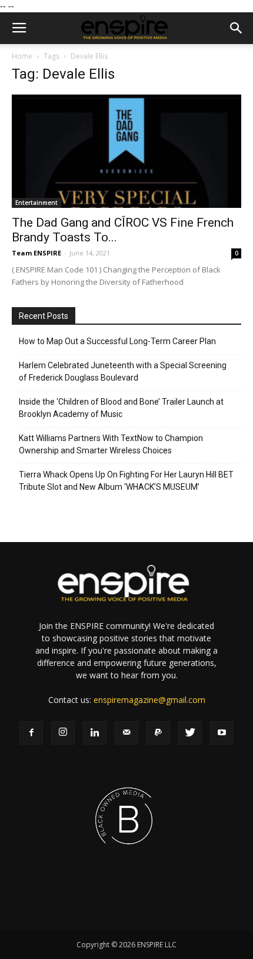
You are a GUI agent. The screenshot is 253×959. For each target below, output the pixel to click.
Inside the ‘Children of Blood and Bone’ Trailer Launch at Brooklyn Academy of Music (121, 408)
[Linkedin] (94, 733)
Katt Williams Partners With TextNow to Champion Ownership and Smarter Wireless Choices (111, 444)
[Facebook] (31, 733)
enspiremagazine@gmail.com (149, 699)
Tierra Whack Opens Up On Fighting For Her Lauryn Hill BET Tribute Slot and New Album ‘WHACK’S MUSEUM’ (126, 481)
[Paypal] (158, 733)
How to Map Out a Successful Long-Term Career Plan (117, 341)
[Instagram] (63, 733)
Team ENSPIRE (36, 252)
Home (22, 56)
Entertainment (36, 202)
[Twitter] (190, 733)
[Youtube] (222, 733)
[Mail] (126, 733)
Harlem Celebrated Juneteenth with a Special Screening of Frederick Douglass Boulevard (123, 371)
